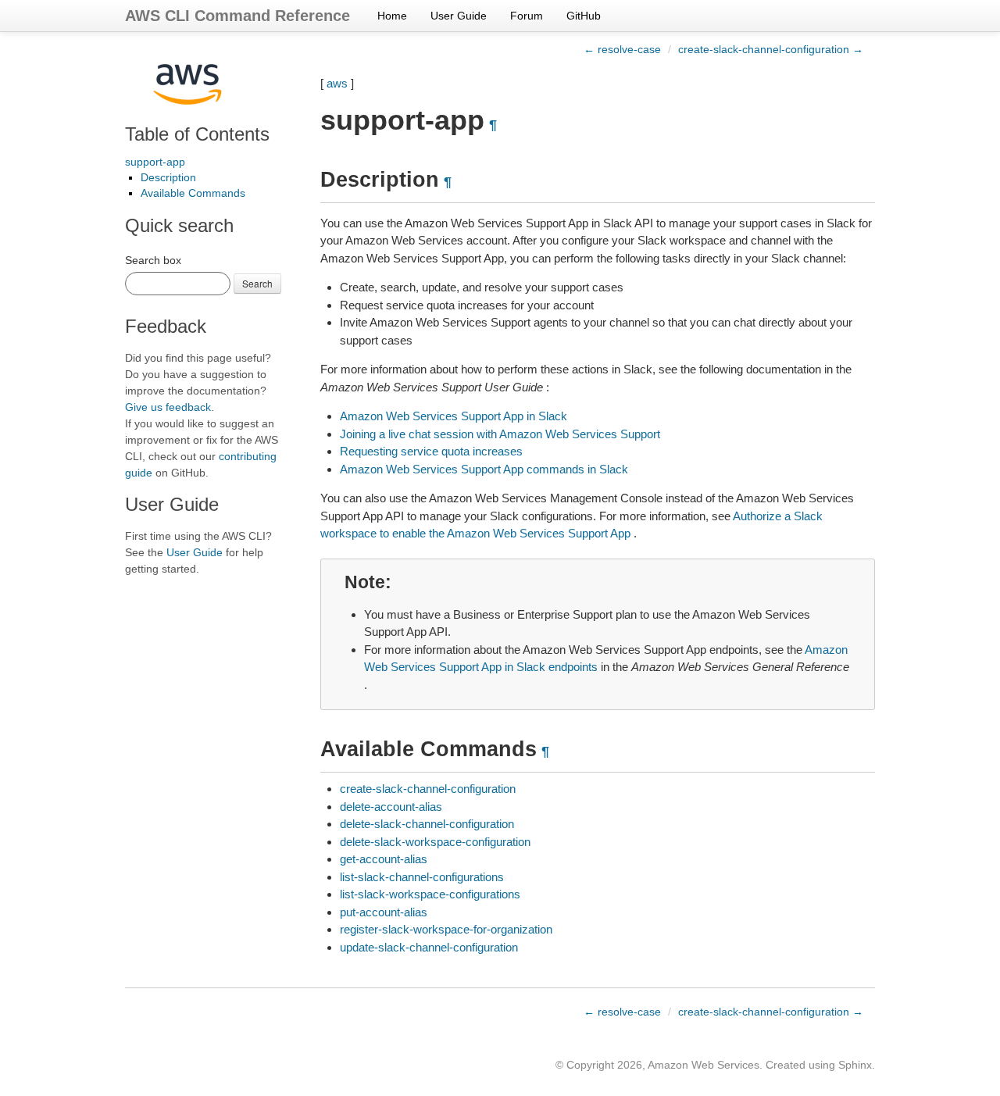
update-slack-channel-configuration (429, 947)
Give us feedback (168, 407)
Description (168, 177)
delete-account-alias (391, 806)
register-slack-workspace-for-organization (446, 929)
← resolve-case (622, 49)
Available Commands (193, 193)
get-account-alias (383, 859)
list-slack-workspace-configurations (430, 894)
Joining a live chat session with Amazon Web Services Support (500, 434)
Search (257, 283)
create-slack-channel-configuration (428, 788)
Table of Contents (197, 134)
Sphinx (855, 1065)
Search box (153, 260)
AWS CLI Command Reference (237, 15)
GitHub (583, 15)
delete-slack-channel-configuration (427, 823)
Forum (526, 15)
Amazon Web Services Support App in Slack (453, 416)
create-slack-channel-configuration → (770, 49)
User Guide (458, 15)
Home (392, 15)
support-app (155, 161)
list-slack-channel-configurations (422, 877)
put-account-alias (383, 912)
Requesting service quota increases (431, 451)
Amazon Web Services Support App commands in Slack (484, 469)
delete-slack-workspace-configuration (435, 841)
